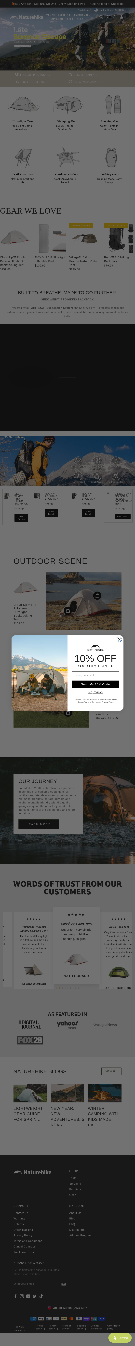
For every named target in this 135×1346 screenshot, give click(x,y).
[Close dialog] (119, 639)
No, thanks (95, 692)
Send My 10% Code (95, 684)
